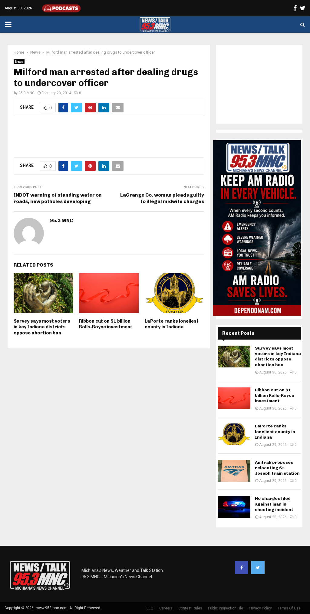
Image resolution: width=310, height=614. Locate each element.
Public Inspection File (225, 608)
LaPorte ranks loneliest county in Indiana (172, 324)
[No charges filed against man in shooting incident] (234, 507)
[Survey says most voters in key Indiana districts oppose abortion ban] (234, 356)
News (19, 61)
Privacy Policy (260, 608)
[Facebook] (241, 567)
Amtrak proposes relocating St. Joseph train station (277, 468)
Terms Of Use (289, 608)
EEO (150, 608)
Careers (166, 608)
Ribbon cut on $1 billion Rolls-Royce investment (105, 324)
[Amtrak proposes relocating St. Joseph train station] (234, 471)
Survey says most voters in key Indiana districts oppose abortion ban (42, 327)
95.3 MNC (26, 93)
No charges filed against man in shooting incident (274, 504)
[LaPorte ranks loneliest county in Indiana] (234, 434)
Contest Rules (190, 608)
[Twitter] (258, 567)
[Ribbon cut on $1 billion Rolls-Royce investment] (234, 398)
